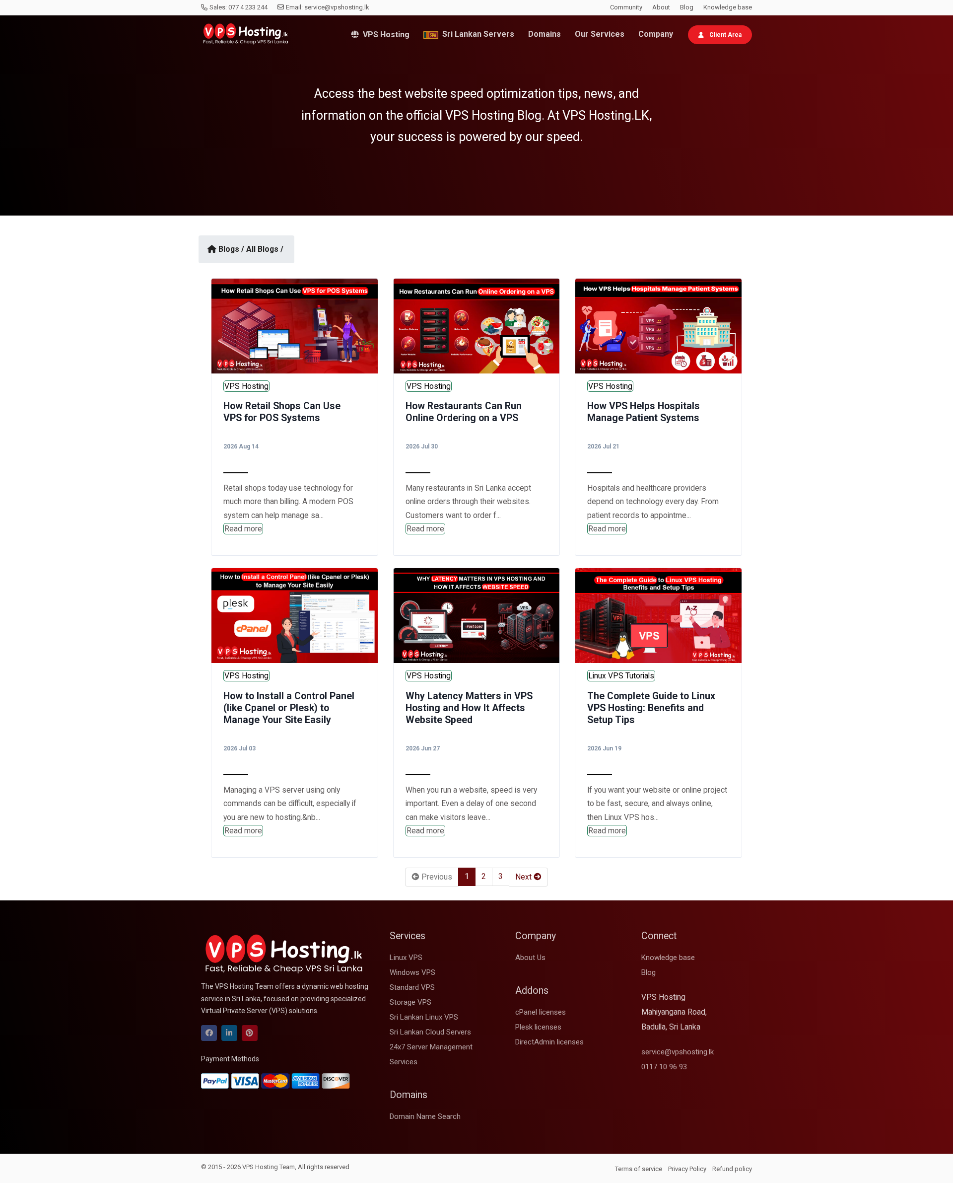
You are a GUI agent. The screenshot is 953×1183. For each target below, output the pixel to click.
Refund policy (732, 1169)
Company (655, 34)
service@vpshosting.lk (336, 7)
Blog (686, 7)
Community (626, 7)
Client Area (725, 34)
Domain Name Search (425, 1116)
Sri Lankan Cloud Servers (430, 1032)
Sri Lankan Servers (476, 34)
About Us (530, 957)
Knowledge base (727, 7)
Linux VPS (406, 957)
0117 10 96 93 (664, 1066)
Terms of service (638, 1169)
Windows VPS (412, 972)
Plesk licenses (538, 1027)
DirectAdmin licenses (549, 1041)
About (661, 7)
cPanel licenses (540, 1012)
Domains (544, 34)
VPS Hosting (384, 34)
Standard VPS (412, 987)
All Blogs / (264, 249)
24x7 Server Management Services (431, 1054)
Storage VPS (410, 1002)
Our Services (599, 34)
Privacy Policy (687, 1169)
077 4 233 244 (248, 7)
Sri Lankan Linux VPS (424, 1017)
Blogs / (231, 249)
